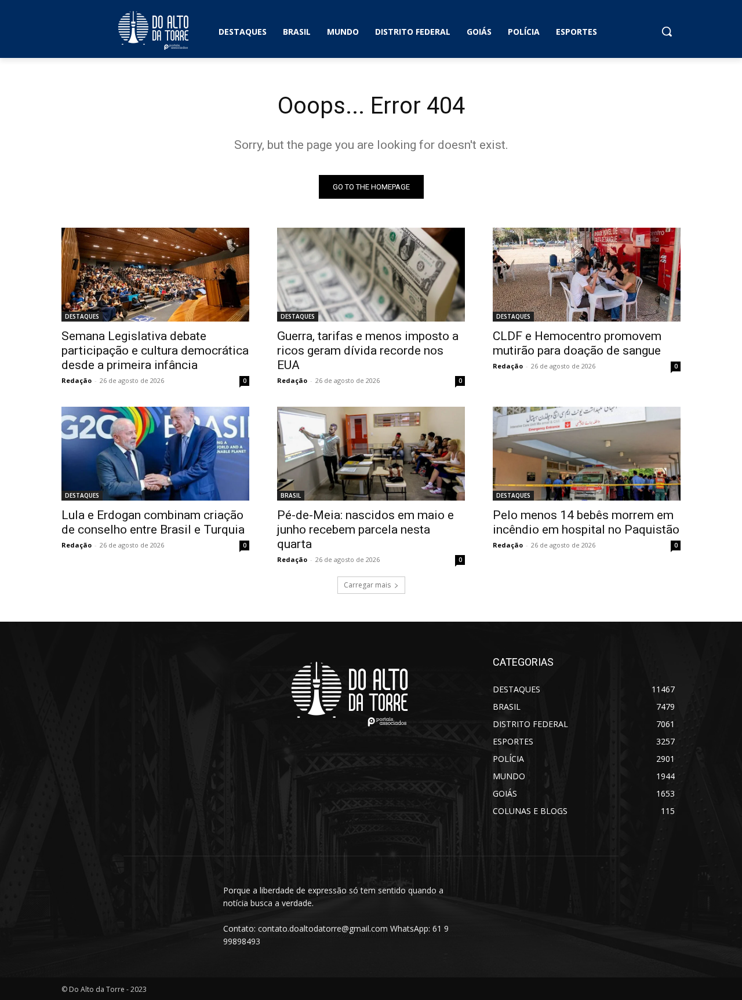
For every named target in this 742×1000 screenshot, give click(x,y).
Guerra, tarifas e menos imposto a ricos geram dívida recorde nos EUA (368, 350)
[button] (667, 31)
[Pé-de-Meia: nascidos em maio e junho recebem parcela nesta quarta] (371, 454)
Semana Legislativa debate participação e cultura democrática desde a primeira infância (155, 350)
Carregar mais (367, 585)
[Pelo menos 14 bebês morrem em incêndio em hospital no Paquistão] (587, 454)
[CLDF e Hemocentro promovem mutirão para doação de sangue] (587, 275)
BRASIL (291, 495)
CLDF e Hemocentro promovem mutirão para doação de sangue (577, 343)
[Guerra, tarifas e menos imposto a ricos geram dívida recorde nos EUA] (371, 275)
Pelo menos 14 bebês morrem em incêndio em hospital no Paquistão (586, 522)
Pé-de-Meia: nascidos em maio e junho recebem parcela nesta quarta (365, 529)
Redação (76, 380)
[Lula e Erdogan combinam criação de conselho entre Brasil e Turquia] (155, 454)
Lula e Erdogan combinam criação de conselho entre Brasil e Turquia (153, 522)
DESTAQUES (82, 316)
